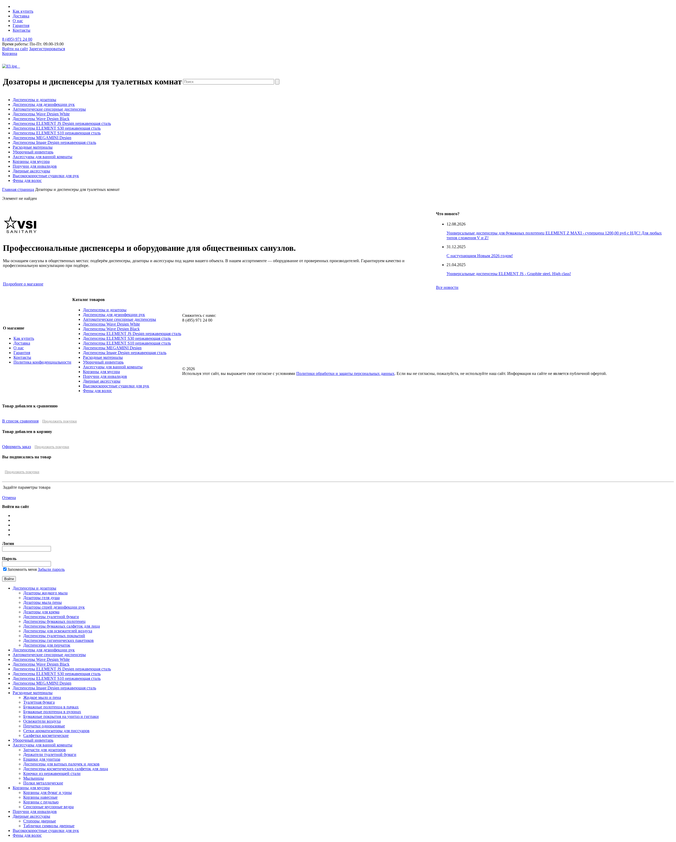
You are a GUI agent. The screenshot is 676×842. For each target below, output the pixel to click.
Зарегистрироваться (47, 48)
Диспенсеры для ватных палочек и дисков (61, 764)
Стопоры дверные (39, 821)
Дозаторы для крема (41, 612)
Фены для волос (27, 180)
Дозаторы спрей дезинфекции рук (54, 607)
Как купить (23, 11)
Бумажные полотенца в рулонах (52, 711)
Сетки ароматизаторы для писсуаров (56, 730)
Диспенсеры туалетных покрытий (54, 635)
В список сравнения (20, 421)
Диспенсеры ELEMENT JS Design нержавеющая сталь (62, 123)
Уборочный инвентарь (33, 152)
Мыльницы (33, 778)
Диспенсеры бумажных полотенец (54, 621)
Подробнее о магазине (23, 284)
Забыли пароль (51, 569)
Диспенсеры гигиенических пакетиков (58, 640)
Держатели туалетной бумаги (49, 754)
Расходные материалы (33, 147)
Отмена (9, 497)
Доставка (21, 16)
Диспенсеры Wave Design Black (41, 118)
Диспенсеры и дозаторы (34, 99)
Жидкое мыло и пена (42, 697)
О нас (18, 20)
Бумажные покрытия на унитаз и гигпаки (61, 716)
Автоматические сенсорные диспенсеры (49, 109)
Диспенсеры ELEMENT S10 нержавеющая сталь (57, 133)
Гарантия (21, 25)
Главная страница (18, 189)
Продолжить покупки (59, 421)
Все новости (447, 287)
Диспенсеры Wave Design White (41, 114)
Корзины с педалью (41, 802)
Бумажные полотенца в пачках (51, 707)
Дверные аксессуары (31, 171)
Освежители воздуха (42, 721)
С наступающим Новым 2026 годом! (480, 255)
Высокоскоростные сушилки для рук (46, 175)
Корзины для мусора (31, 161)
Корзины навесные (40, 797)
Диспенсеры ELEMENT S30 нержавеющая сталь (57, 128)
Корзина (9, 53)
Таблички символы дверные (48, 826)
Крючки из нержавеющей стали (52, 773)
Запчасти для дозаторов (44, 749)
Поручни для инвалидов (35, 166)
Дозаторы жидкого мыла (45, 593)
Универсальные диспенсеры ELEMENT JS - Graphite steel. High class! (509, 273)
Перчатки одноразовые (44, 726)
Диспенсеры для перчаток (46, 645)
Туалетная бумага (39, 702)
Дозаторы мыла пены (42, 602)
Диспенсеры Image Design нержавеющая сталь (54, 142)
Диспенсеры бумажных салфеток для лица (61, 626)
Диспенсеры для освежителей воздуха (57, 631)
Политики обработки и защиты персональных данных (345, 373)
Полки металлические (43, 783)
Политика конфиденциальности (42, 362)
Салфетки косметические (46, 735)
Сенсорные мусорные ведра (48, 807)
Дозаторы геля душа (41, 597)
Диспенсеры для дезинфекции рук (44, 104)
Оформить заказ (16, 446)
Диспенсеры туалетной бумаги (51, 616)
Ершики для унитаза (41, 759)
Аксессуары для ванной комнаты (42, 156)
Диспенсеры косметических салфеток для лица (65, 768)
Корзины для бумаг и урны (47, 792)
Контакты (21, 30)
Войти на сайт (15, 48)
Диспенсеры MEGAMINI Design (42, 137)
